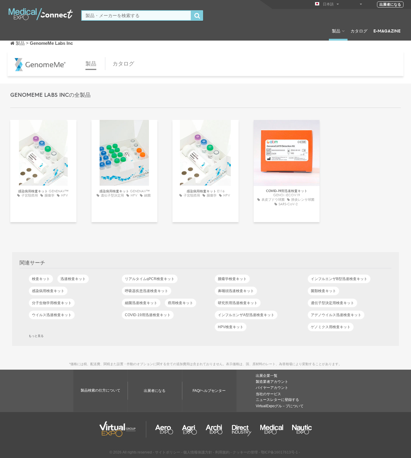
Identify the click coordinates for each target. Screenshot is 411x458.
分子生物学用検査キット (52, 303)
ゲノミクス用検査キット (331, 327)
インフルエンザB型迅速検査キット (339, 279)
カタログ (359, 30)
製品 (336, 30)
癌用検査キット (180, 303)
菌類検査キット (323, 291)
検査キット (41, 279)
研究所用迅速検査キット (238, 303)
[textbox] (136, 15)
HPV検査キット (230, 327)
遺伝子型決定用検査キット (332, 303)
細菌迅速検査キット (141, 303)
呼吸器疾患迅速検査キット (146, 291)
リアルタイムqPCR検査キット (150, 279)
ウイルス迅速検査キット (52, 315)
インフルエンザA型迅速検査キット (246, 315)
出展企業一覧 (266, 376)
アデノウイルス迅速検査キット (336, 315)
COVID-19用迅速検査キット (148, 315)
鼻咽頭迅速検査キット (236, 291)
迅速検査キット (73, 279)
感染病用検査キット (48, 291)
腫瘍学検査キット (232, 279)
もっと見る (36, 335)
